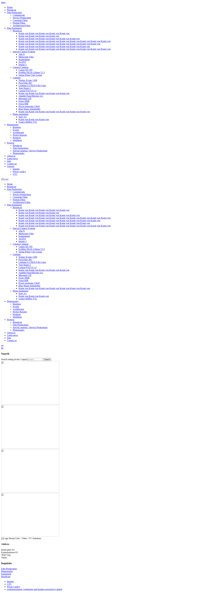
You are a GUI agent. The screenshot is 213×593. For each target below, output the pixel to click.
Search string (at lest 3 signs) (14, 359)
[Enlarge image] (30, 403)
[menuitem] (109, 7)
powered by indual (34, 589)
